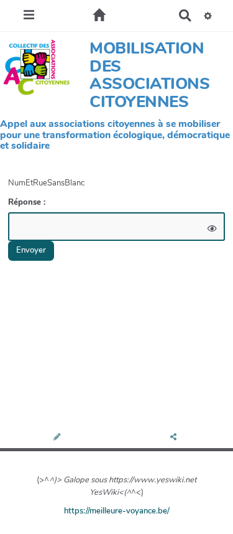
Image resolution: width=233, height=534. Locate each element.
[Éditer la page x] (58, 438)
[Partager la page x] (174, 438)
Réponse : (28, 202)
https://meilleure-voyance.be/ (117, 511)
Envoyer (31, 250)
